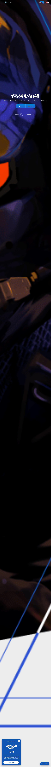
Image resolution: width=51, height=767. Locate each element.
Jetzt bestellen (11, 762)
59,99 (20, 108)
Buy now (30, 107)
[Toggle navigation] (3, 2)
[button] (40, 2)
